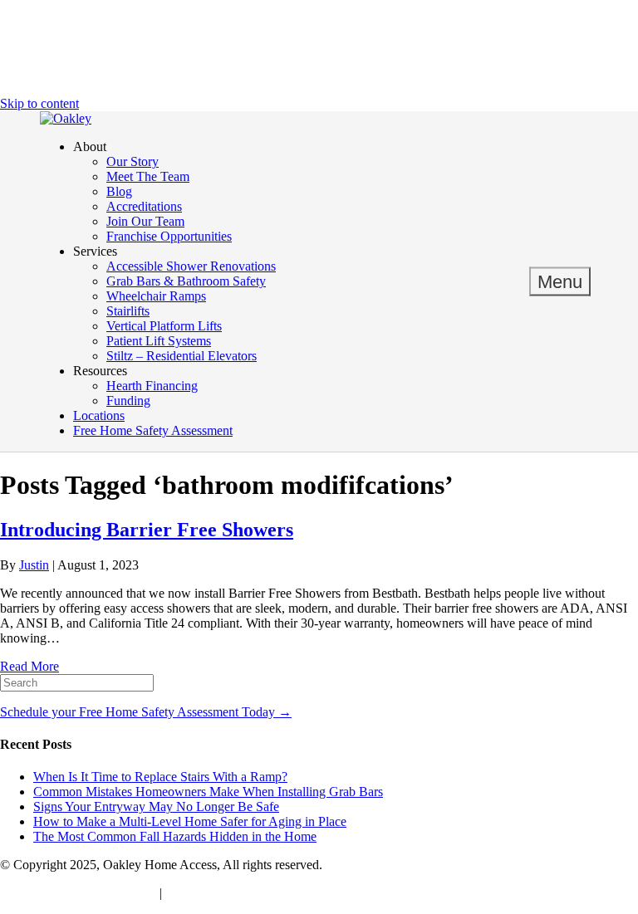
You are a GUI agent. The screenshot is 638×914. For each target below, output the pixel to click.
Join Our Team (145, 221)
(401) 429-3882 (206, 893)
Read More (29, 666)
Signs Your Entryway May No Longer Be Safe (156, 806)
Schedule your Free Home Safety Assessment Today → (146, 712)
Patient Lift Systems (158, 341)
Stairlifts (128, 311)
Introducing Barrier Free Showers (146, 529)
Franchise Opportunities (169, 236)
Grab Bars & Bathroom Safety (186, 281)
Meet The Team (147, 176)
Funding (128, 400)
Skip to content (39, 103)
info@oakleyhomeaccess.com (78, 893)
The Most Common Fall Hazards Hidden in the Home (175, 836)
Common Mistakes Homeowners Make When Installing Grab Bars (208, 791)
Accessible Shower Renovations (191, 266)
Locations (99, 415)
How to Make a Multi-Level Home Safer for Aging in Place (189, 821)
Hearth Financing (152, 386)
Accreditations (144, 206)
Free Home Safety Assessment (153, 430)
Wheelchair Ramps (156, 296)
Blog (119, 191)
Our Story (132, 161)
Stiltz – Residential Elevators (181, 356)
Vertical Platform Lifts (164, 326)
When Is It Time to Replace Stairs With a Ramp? (160, 777)
